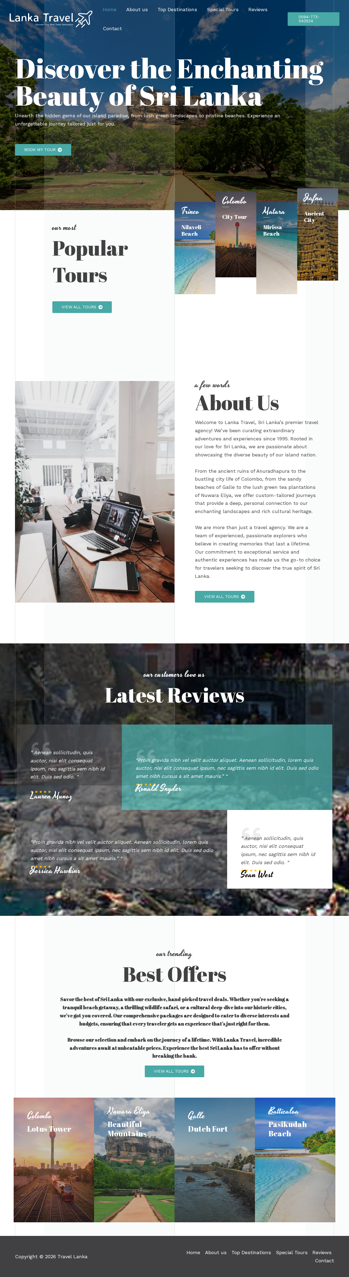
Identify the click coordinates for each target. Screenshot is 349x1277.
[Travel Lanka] (51, 19)
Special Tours (223, 9)
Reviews (257, 9)
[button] (43, 150)
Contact (112, 28)
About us (137, 9)
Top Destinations (177, 9)
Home (109, 9)
